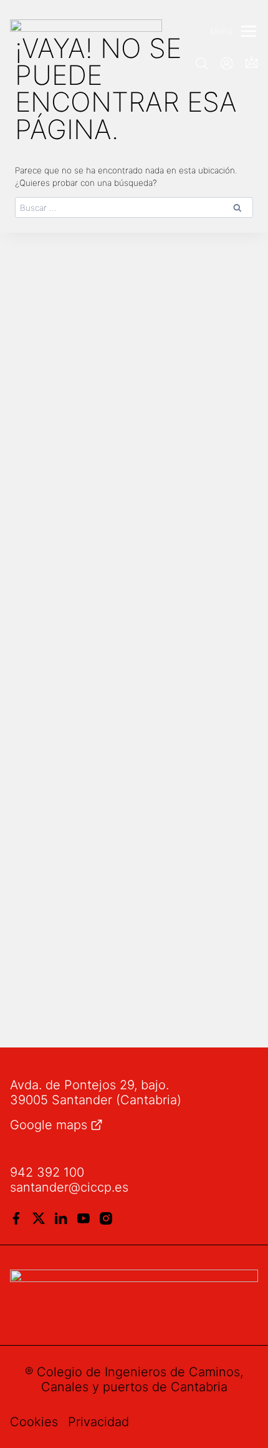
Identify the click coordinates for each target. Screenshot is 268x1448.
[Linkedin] (61, 1218)
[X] (38, 1218)
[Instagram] (106, 1218)
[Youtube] (83, 1218)
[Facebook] (16, 1218)
